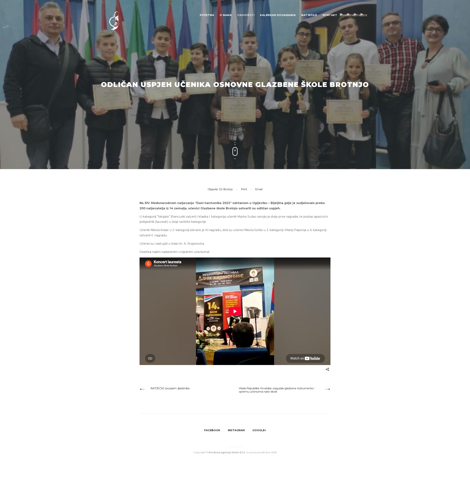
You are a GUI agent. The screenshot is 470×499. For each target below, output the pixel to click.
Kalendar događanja (278, 15)
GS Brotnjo (226, 189)
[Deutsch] (363, 15)
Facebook (212, 430)
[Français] (357, 15)
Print (244, 189)
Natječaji (309, 15)
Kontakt (330, 15)
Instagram (236, 430)
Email (258, 189)
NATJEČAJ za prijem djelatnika (170, 388)
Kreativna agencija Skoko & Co (227, 452)
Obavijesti (245, 15)
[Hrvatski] (343, 15)
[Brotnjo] (117, 22)
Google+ (259, 430)
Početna (207, 15)
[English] (350, 15)
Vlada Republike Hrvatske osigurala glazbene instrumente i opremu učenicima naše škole (276, 390)
